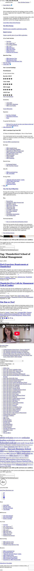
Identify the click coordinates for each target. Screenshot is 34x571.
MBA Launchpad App (12, 172)
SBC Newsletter (10, 173)
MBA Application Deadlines (13, 149)
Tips (3, 462)
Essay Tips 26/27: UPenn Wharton (11, 409)
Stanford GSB (26, 461)
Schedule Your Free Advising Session (9, 250)
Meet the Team (7, 506)
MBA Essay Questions (12, 205)
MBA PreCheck (10, 48)
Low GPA (5, 417)
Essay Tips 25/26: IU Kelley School (12, 381)
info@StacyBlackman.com (6, 490)
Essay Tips (23, 446)
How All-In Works (7, 517)
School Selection (21, 459)
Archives (2, 364)
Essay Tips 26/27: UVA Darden (11, 411)
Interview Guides (10, 182)
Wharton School (27, 315)
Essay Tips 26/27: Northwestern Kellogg (13, 402)
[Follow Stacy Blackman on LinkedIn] (4, 318)
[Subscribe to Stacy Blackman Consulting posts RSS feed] (12, 318)
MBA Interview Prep (11, 58)
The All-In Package (8, 515)
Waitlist (5, 431)
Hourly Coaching (7, 518)
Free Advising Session (23, 2)
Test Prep (8, 41)
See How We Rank (11, 115)
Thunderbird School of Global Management (22, 297)
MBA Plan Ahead (10, 49)
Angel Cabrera (21, 295)
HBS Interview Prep (11, 60)
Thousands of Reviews (12, 116)
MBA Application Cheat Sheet (14, 152)
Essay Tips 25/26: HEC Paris (10, 378)
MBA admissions (11, 453)
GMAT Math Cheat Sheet (12, 181)
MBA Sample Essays (11, 148)
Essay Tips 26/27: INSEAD (10, 397)
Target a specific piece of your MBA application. (15, 35)
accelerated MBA (21, 312)
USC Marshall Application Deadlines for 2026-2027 (16, 352)
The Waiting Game (8, 430)
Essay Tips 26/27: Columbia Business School (14, 389)
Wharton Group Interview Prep (14, 61)
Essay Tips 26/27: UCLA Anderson (12, 408)
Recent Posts (9, 201)
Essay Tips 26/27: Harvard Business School (14, 395)
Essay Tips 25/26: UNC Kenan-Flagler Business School (17, 384)
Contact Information (7, 108)
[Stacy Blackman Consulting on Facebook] (1, 318)
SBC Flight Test (11, 43)
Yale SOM (8, 466)
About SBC (9, 102)
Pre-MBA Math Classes (12, 153)
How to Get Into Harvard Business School (17, 221)
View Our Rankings (8, 96)
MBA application (23, 453)
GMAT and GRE (10, 208)
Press (7, 118)
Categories (2, 361)
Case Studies (6, 509)
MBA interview (21, 455)
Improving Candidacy (8, 415)
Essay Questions (9, 446)
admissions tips (21, 277)
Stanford (28, 314)
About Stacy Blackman (12, 104)
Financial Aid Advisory (12, 52)
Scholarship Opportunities (12, 214)
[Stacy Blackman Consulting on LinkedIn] (4, 496)
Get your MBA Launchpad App (11, 141)
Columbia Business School (18, 444)
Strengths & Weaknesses (9, 428)
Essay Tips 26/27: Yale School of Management (14, 412)
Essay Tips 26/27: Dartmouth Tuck (12, 392)
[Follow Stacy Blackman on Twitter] (2, 318)
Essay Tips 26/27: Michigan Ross (11, 399)
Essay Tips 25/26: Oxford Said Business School (15, 382)
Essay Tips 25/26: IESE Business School (13, 379)
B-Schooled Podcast (11, 164)
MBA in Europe (10, 155)
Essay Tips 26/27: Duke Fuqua (11, 394)
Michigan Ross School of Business (12, 457)
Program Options (7, 421)
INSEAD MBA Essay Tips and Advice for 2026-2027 (16, 354)
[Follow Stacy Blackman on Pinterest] (10, 318)
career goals (20, 443)
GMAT (2, 449)
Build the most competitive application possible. (15, 29)
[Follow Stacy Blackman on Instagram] (8, 318)
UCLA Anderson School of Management (23, 462)
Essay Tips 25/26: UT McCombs (11, 386)
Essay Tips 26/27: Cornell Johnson (11, 391)
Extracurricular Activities (9, 414)
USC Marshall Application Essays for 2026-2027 (15, 351)
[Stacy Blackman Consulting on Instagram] (4, 498)
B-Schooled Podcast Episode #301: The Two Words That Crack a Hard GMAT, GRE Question (17, 356)
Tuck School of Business (10, 462)
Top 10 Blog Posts (11, 215)
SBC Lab (9, 46)
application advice (18, 437)
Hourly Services (7, 32)
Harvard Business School (19, 448)
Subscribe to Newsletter (6, 563)
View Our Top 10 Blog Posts (10, 188)
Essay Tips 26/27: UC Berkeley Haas (12, 407)
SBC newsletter (11, 459)
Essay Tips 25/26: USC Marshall (11, 385)
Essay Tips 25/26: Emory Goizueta (12, 372)
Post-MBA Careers (11, 204)
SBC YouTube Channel (12, 165)
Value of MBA (10, 156)
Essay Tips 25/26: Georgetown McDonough (14, 374)
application (9, 438)
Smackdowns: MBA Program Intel (15, 151)
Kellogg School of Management (12, 314)
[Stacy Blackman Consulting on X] (4, 494)
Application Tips (27, 440)
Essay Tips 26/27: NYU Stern (10, 404)
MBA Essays (14, 455)
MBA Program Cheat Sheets (10, 558)
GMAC (28, 446)
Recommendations (7, 424)
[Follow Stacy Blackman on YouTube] (6, 318)
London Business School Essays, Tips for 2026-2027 (16, 349)
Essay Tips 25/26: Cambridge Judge (12, 369)
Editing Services (10, 50)
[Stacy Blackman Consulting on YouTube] (4, 497)
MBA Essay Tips (10, 207)
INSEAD (6, 451)
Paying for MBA (7, 420)
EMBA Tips (6, 368)
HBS (2, 451)
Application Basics (11, 184)
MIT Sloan (23, 314)
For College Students (11, 44)
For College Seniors (8, 528)
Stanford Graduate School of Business (11, 461)
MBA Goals (6, 418)
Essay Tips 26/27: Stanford (10, 405)
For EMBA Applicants (12, 209)
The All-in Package (8, 25)
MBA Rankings (10, 158)
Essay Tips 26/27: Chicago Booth (11, 388)
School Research (7, 427)
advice (2, 437)
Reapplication (6, 422)
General (7, 277)
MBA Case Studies (11, 105)
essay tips (18, 446)
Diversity (8, 212)
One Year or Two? (7, 302)
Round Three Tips (7, 425)
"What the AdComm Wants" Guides (15, 179)
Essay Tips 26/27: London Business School (14, 398)
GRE (6, 449)
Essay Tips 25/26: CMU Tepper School (13, 371)
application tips (19, 440)
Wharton (14, 464)
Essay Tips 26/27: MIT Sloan (10, 401)
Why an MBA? (7, 432)
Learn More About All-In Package (11, 22)
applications (11, 440)
